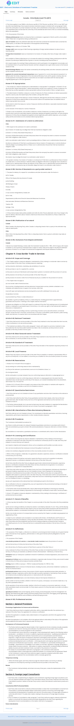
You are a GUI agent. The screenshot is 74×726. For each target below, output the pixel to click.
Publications (23, 716)
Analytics (69, 7)
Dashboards (62, 716)
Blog (57, 716)
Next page (66, 20)
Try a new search (59, 7)
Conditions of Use (37, 722)
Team (17, 716)
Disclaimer (31, 722)
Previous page (9, 20)
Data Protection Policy (46, 722)
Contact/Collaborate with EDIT (46, 716)
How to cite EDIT (32, 716)
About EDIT (11, 716)
